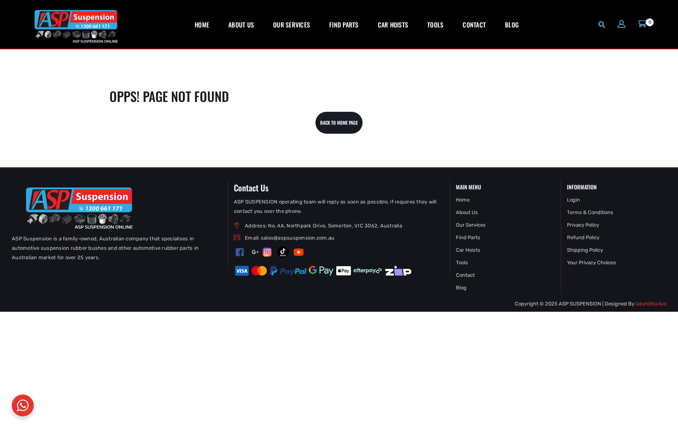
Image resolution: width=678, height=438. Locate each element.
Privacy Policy (583, 225)
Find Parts (468, 237)
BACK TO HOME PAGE (339, 122)
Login (573, 200)
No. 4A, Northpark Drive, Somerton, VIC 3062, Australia (335, 226)
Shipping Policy (585, 250)
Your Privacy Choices (591, 262)
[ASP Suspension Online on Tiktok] (283, 252)
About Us (467, 212)
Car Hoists (468, 250)
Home (463, 200)
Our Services (471, 225)
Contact (465, 275)
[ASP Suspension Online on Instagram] (267, 252)
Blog (461, 288)
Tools (462, 262)
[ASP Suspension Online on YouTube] (298, 252)
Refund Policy (583, 237)
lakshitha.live (651, 304)
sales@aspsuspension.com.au (298, 238)
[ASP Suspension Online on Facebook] (239, 252)
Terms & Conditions (590, 212)
